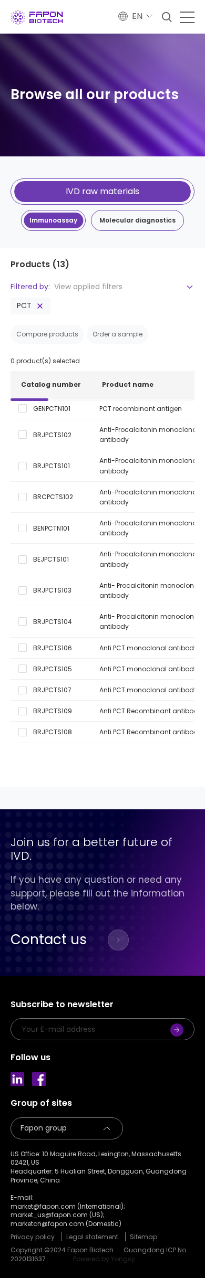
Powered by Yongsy (104, 1258)
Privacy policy (33, 1236)
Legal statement (92, 1236)
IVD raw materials (102, 191)
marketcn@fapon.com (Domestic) (66, 1224)
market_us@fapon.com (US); (58, 1215)
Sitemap (143, 1236)
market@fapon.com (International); (68, 1206)
